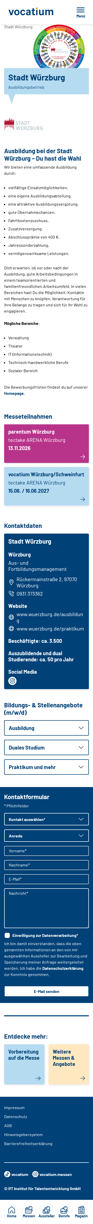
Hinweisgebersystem (23, 1134)
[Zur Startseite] (34, 12)
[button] (46, 728)
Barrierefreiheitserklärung (28, 1143)
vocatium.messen (56, 1174)
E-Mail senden (46, 991)
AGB (8, 1125)
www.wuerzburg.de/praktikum (50, 628)
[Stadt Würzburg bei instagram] (12, 681)
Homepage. (14, 393)
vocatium (19, 1174)
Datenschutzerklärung (62, 968)
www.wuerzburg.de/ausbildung (50, 617)
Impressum (14, 1107)
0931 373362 (30, 593)
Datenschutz (15, 1116)
